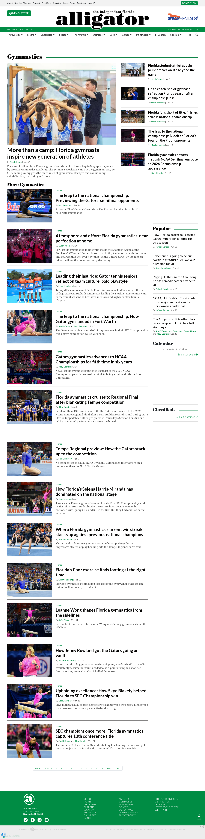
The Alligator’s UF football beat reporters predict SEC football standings (174, 323)
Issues (65, 3)
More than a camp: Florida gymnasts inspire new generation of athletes (53, 153)
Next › (109, 768)
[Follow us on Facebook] (32, 819)
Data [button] (112, 34)
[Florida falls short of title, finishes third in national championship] (133, 116)
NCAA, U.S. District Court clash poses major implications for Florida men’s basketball (174, 302)
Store (72, 3)
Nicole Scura (16, 162)
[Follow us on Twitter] (25, 819)
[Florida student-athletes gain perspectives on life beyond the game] (133, 70)
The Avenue (89, 804)
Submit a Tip (161, 809)
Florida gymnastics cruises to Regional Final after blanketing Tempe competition (97, 399)
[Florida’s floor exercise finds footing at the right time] (29, 580)
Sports (59, 190)
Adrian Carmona (66, 539)
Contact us (125, 801)
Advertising (126, 804)
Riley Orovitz (157, 173)
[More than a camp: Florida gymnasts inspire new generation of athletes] (61, 104)
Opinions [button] (98, 34)
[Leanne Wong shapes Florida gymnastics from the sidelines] (29, 620)
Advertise (57, 3)
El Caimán (160, 34)
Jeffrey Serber (162, 246)
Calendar (163, 343)
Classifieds (46, 3)
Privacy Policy (127, 815)
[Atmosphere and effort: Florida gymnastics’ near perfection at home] (29, 246)
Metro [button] (31, 34)
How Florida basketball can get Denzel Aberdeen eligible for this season (174, 238)
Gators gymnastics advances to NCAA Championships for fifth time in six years (94, 359)
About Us (124, 799)
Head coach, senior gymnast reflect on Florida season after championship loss (171, 93)
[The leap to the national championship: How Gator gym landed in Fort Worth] (29, 326)
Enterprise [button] (47, 34)
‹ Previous (48, 768)
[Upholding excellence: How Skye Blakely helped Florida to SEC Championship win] (29, 701)
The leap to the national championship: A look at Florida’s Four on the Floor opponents (172, 135)
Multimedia (89, 812)
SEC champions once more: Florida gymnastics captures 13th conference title (99, 733)
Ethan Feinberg (66, 286)
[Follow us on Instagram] (39, 819)
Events (87, 818)
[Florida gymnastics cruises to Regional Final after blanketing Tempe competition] (29, 407)
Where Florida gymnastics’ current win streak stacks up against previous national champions (99, 532)
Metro (87, 799)
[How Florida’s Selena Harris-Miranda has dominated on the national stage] (29, 499)
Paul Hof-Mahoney (67, 660)
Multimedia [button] (142, 34)
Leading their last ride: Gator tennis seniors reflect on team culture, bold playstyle (96, 278)
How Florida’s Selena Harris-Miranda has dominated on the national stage (94, 491)
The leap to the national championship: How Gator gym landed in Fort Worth (97, 319)
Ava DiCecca (64, 326)
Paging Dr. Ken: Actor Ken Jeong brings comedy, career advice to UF (174, 280)
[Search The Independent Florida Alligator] (196, 35)
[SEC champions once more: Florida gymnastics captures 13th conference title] (29, 741)
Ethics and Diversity (166, 799)
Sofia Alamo (64, 620)
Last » (118, 768)
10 (102, 768)
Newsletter (20, 13)
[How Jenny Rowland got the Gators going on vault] (29, 660)
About (10, 3)
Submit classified (186, 416)
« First (37, 768)
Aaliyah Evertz (162, 289)
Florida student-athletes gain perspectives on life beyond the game (171, 70)
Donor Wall (126, 809)
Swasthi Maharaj (163, 268)
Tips (188, 34)
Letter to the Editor (167, 807)
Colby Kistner (65, 700)
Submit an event (187, 354)
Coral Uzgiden (65, 499)
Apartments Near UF (86, 3)
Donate (123, 807)
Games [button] (126, 34)
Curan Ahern (65, 245)
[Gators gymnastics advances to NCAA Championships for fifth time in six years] (29, 367)
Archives (160, 804)
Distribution (162, 801)
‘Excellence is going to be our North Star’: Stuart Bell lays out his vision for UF (174, 259)
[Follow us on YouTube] (46, 819)
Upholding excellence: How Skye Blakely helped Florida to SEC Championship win (101, 693)
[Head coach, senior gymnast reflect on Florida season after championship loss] (133, 93)
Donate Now (189, 3)
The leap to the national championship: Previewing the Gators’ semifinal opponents (97, 198)
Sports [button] (63, 34)
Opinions (88, 807)
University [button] (15, 34)
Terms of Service (128, 812)
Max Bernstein (158, 102)
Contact (36, 3)
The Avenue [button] (79, 34)
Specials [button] (175, 34)
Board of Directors (23, 3)
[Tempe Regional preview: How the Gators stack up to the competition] (29, 459)
